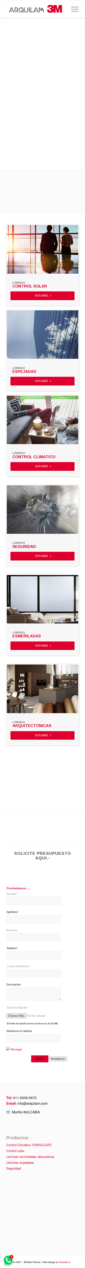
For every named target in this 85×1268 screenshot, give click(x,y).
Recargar (16, 1049)
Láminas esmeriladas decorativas (30, 1156)
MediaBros (64, 1262)
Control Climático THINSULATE (29, 1144)
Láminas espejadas (20, 1162)
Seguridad (13, 1168)
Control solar (15, 1150)
